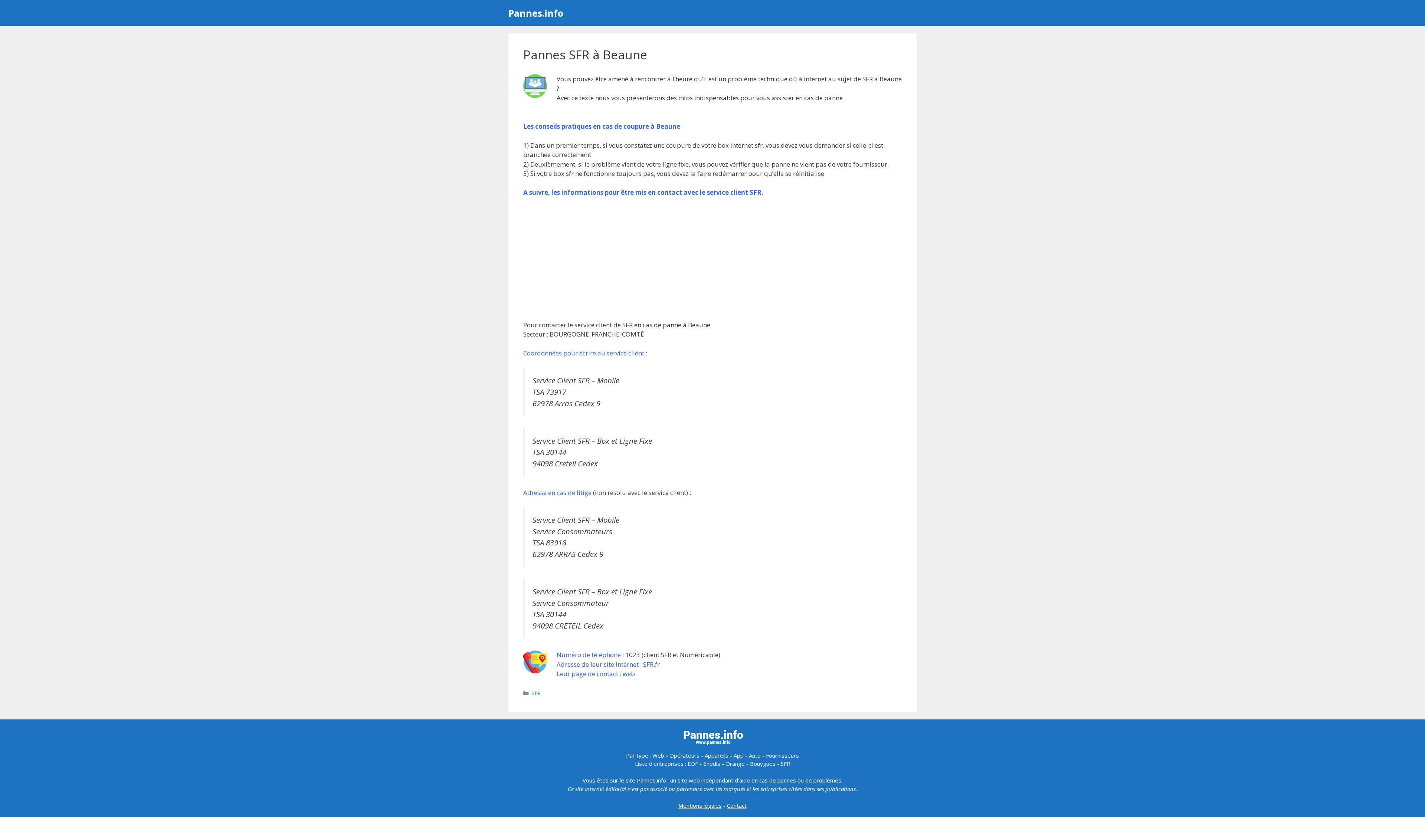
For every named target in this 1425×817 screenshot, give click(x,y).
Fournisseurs (782, 755)
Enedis (711, 763)
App (739, 755)
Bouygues (763, 763)
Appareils (716, 755)
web (629, 673)
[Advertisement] (712, 259)
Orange (735, 763)
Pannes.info (535, 13)
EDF (693, 763)
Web (658, 755)
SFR (536, 693)
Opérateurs (684, 755)
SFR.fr (651, 664)
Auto (755, 755)
